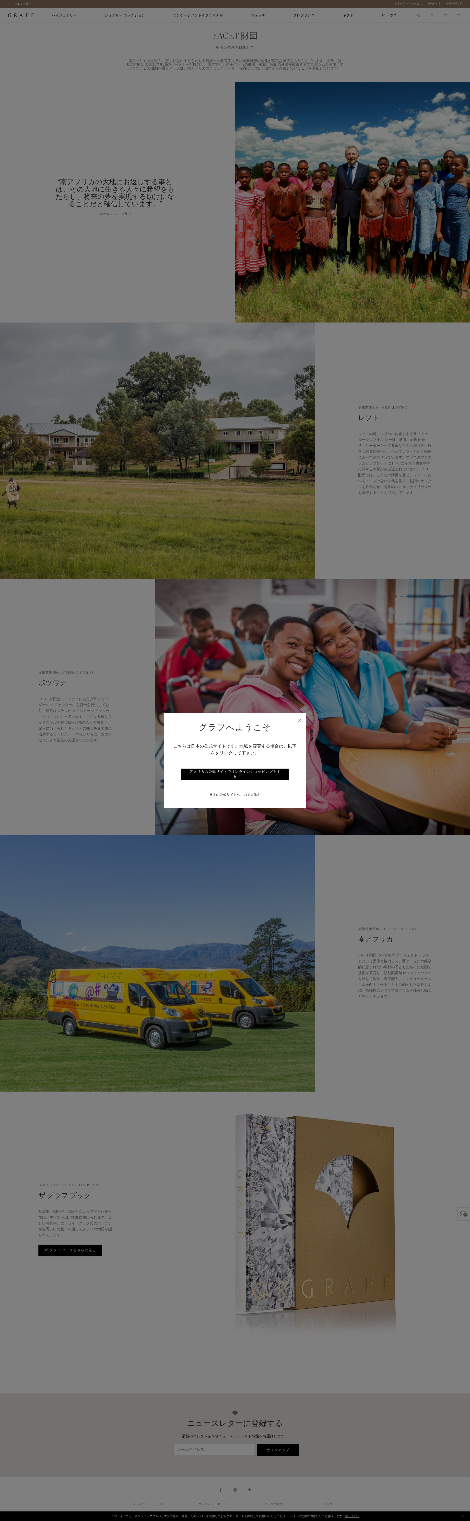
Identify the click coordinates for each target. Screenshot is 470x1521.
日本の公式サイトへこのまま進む (235, 795)
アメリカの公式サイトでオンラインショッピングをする (235, 774)
